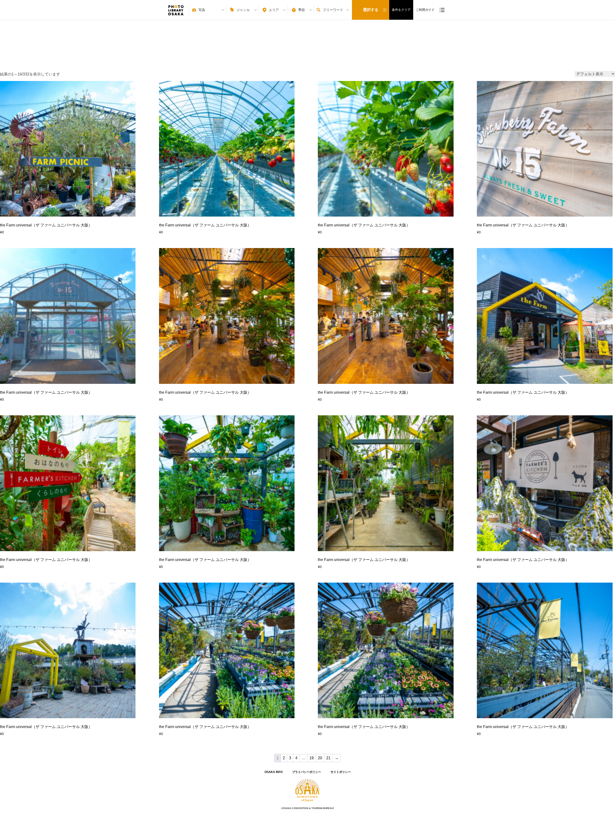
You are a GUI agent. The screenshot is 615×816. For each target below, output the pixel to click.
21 (328, 758)
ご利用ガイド (425, 10)
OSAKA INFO (273, 772)
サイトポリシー (341, 772)
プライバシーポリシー (306, 772)
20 (320, 758)
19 (311, 758)
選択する (370, 10)
